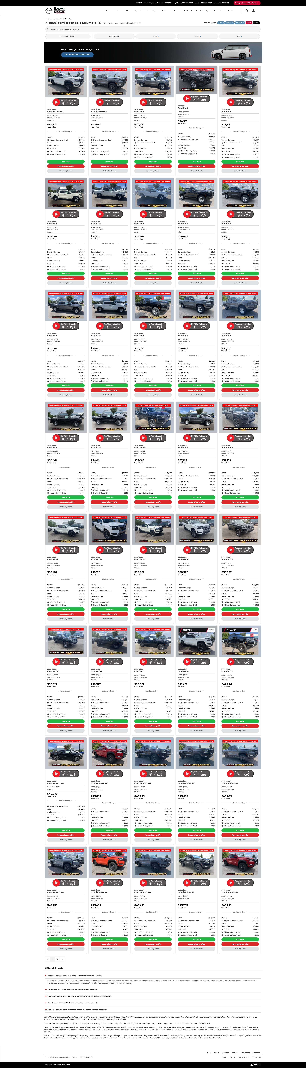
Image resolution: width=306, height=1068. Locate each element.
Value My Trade (66, 171)
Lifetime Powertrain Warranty (196, 11)
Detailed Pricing (64, 131)
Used (118, 11)
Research (217, 11)
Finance (225, 1052)
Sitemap (232, 1057)
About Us (231, 11)
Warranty (246, 1052)
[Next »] (62, 959)
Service (165, 11)
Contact (256, 1052)
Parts (176, 11)
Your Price (66, 161)
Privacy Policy (243, 1057)
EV (127, 11)
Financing (152, 11)
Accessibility (256, 1057)
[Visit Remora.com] (255, 1065)
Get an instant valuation (77, 54)
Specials (138, 11)
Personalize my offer (65, 166)
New (108, 11)
